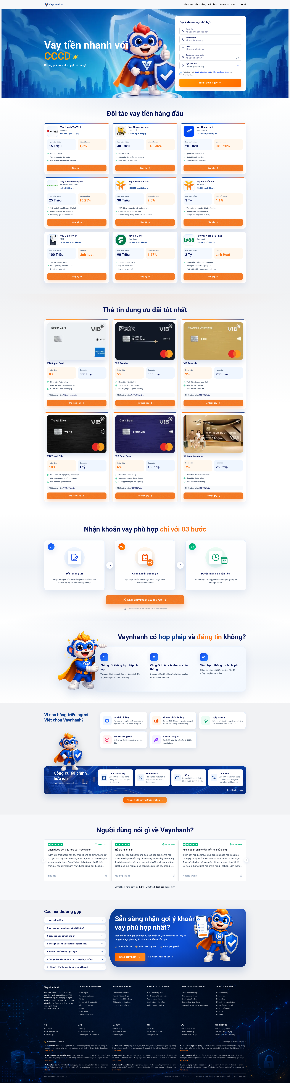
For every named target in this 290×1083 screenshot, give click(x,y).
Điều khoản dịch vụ (189, 996)
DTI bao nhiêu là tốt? (154, 1032)
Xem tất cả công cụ (235, 790)
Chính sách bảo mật (203, 72)
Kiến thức (212, 4)
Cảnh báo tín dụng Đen (156, 1002)
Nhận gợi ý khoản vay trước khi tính (143, 800)
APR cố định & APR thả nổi (88, 1035)
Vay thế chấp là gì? (188, 1032)
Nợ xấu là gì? (49, 1035)
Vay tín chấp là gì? (188, 1029)
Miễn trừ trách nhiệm (155, 1005)
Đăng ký (75, 168)
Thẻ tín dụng (200, 4)
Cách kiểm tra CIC (51, 1032)
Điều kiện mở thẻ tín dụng (225, 1035)
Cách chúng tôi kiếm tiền (157, 996)
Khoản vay (188, 4)
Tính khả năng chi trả (224, 1005)
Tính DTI (219, 1012)
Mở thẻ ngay (75, 403)
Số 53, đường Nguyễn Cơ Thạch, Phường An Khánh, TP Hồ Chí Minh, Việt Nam (215, 1076)
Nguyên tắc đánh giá (121, 996)
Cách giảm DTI (152, 1035)
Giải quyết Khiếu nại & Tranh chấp (195, 1005)
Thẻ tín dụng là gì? (222, 1029)
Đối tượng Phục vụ (86, 1005)
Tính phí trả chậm (223, 1008)
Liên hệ (243, 4)
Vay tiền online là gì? (189, 1035)
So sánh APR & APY (86, 1032)
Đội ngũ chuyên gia (86, 996)
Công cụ (222, 4)
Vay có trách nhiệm (154, 999)
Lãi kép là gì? (117, 1035)
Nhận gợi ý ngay (127, 956)
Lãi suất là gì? (118, 1029)
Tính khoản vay (222, 993)
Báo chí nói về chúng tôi (88, 1002)
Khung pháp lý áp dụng (191, 1002)
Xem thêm (49, 1051)
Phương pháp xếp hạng (122, 1005)
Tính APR (219, 1015)
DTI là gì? (150, 1029)
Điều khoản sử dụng (221, 72)
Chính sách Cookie (189, 999)
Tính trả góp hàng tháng (225, 1002)
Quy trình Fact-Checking (122, 999)
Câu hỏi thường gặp (86, 1015)
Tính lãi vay (220, 996)
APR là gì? (82, 1029)
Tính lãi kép (220, 999)
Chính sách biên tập (121, 993)
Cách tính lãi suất (119, 1032)
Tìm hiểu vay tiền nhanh (159, 957)
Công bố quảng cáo (155, 993)
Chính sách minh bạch (122, 1002)
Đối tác (81, 999)
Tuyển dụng (83, 1012)
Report (234, 4)
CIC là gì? (48, 1029)
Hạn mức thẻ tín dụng (223, 1032)
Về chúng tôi (83, 993)
